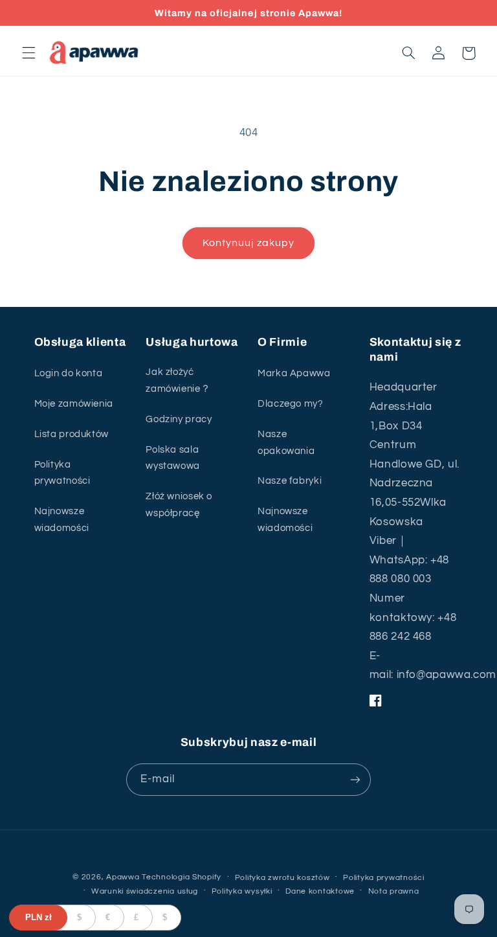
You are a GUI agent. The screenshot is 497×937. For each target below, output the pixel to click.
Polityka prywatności (62, 473)
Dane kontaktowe (320, 891)
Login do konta (68, 373)
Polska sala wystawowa (173, 458)
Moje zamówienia (73, 404)
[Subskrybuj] (355, 779)
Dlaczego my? (291, 404)
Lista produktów (71, 434)
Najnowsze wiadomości (61, 519)
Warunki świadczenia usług (144, 891)
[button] (28, 53)
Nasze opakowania (286, 442)
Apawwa (122, 877)
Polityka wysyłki (242, 891)
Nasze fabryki (290, 481)
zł (38, 917)
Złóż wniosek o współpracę (179, 504)
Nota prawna (393, 891)
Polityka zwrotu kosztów (282, 877)
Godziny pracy (179, 419)
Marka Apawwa (294, 373)
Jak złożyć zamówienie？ (178, 380)
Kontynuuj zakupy (248, 243)
